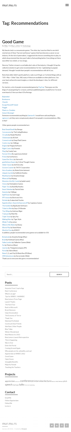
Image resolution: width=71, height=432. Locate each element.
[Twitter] (52, 425)
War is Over (9, 343)
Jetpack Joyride (7, 173)
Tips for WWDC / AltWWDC (15, 296)
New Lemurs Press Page (13, 299)
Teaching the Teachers (13, 367)
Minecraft (5, 178)
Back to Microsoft (11, 307)
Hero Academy (7, 170)
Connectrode (6, 140)
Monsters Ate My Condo (10, 181)
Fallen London (7, 242)
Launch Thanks (10, 302)
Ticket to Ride (7, 208)
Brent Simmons (10, 310)
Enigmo (4, 146)
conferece (17, 381)
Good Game (13, 41)
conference (27, 380)
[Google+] (67, 425)
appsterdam (10, 381)
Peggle (4, 108)
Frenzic (4, 157)
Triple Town (6, 217)
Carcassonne (6, 132)
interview (39, 381)
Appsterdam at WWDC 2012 (15, 354)
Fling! (4, 151)
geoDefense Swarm (9, 162)
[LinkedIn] (57, 425)
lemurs (53, 381)
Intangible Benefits (11, 362)
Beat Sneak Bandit (8, 129)
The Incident (6, 206)
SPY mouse (6, 198)
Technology (26, 46)
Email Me (8, 398)
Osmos (4, 184)
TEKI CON (27, 385)
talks (21, 384)
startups (16, 385)
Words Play (6, 227)
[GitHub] (62, 425)
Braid (4, 240)
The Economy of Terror (13, 316)
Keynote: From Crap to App (14, 288)
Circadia (5, 135)
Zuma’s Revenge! (8, 113)
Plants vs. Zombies (8, 110)
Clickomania (6, 138)
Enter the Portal (10, 345)
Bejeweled (5, 97)
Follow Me (8, 403)
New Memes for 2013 (12, 335)
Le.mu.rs (8, 406)
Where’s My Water (8, 225)
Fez (3, 245)
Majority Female (10, 365)
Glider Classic (7, 165)
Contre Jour (6, 143)
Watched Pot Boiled (12, 321)
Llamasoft (31, 115)
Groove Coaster (8, 168)
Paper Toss (6, 187)
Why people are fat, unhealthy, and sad (18, 351)
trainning (32, 385)
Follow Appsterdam (11, 400)
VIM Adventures (8, 256)
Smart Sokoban (7, 189)
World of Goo (7, 230)
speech (8, 384)
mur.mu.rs (9, 5)
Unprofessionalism (11, 313)
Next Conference (11, 291)
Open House (9, 359)
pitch (65, 381)
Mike (6, 46)
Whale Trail (6, 222)
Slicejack (24, 429)
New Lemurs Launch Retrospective (17, 337)
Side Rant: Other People (13, 326)
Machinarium (6, 176)
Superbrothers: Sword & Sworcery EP (15, 203)
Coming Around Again (12, 348)
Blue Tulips (8, 329)
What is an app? (10, 294)
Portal (4, 251)
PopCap (41, 87)
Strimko (5, 200)
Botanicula (6, 237)
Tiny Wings (6, 211)
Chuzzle (5, 102)
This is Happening (11, 340)
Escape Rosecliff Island (10, 105)
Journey (5, 248)
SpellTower (6, 195)
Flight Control (7, 148)
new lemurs (59, 381)
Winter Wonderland (12, 332)
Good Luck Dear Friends (13, 324)
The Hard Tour (10, 305)
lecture (47, 381)
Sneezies (5, 192)
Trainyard (5, 214)
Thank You (8, 318)
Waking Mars (6, 219)
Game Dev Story (8, 159)
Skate (4, 253)
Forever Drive (7, 154)
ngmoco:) (5, 118)
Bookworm (6, 99)
